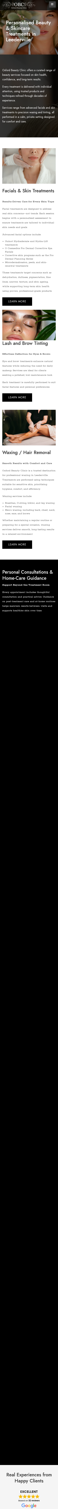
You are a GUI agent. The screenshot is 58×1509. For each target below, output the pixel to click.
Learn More (17, 301)
